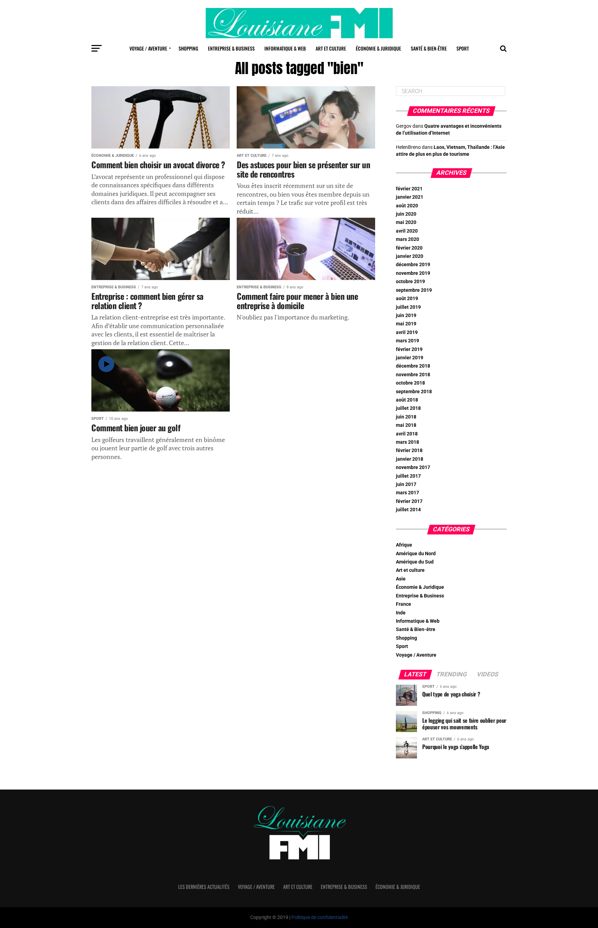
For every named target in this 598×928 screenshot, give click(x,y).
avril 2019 (407, 332)
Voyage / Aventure (148, 48)
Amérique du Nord (416, 554)
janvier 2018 (409, 459)
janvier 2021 (409, 197)
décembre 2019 (413, 265)
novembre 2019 (413, 273)
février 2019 (409, 349)
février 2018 (409, 450)
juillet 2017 (408, 476)
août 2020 (407, 206)
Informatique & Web (285, 48)
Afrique (404, 545)
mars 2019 (407, 341)
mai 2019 (406, 324)
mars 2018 (407, 442)
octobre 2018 (410, 383)
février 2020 (409, 248)
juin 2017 (406, 484)
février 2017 (409, 501)
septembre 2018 (414, 392)
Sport (462, 48)
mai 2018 (406, 425)
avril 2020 (407, 231)
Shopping (188, 48)
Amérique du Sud (415, 562)
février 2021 (409, 189)
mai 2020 (406, 222)
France (403, 604)
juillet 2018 (408, 408)
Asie (401, 579)
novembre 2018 (413, 375)
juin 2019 (406, 315)
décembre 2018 (413, 366)
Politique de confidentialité (319, 917)
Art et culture (331, 48)
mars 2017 (407, 493)
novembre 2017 (413, 467)
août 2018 (407, 400)
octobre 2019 (410, 282)
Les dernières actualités (203, 886)
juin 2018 (406, 417)
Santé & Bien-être (429, 48)
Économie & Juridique (378, 48)
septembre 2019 (414, 290)
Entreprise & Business (231, 48)
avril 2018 (407, 434)
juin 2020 (406, 214)
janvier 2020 (409, 256)
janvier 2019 (409, 358)
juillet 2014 (408, 510)
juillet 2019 (408, 307)
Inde (401, 613)
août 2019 (407, 298)
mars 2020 (407, 239)
